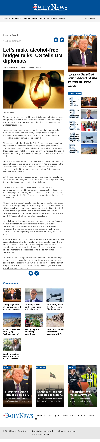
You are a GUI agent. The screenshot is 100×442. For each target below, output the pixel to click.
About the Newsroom (67, 431)
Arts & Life (44, 19)
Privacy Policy (36, 431)
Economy (16, 19)
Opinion (26, 19)
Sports (54, 19)
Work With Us (50, 431)
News (5, 35)
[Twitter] (62, 39)
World (35, 19)
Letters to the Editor (40, 435)
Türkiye (6, 19)
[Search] (86, 18)
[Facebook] (56, 39)
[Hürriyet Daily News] (50, 8)
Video (91, 415)
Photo (62, 19)
